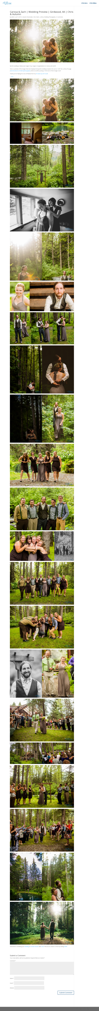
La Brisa (42, 17)
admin (12, 17)
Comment (13, 961)
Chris (12, 76)
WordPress (36, 1009)
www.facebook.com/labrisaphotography (20, 70)
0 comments (60, 17)
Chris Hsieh (36, 17)
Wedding (27, 946)
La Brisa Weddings (93, 3)
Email (12, 983)
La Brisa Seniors (84, 3)
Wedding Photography (49, 17)
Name (12, 978)
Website (12, 988)
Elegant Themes (21, 1009)
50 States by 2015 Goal (42, 73)
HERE (65, 946)
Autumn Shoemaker (28, 17)
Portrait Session (35, 946)
